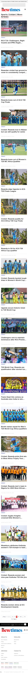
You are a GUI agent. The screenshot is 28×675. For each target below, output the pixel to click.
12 (12, 619)
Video (2, 666)
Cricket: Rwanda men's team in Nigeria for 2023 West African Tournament (13, 487)
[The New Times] (10, 11)
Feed (2, 647)
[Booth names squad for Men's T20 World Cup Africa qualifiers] (14, 414)
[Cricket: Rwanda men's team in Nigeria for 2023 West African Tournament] (14, 474)
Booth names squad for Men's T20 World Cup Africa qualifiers (14, 428)
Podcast (20, 666)
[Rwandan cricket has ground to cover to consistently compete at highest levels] (14, 58)
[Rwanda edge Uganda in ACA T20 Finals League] (14, 177)
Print (15, 641)
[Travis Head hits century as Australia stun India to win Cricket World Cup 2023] (14, 385)
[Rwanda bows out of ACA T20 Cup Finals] (14, 88)
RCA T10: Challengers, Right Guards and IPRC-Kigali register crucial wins (12, 42)
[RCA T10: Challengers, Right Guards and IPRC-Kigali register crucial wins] (14, 28)
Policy (2, 641)
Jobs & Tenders (8, 666)
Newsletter (16, 639)
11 (24, 616)
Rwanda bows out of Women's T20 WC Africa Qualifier (13, 160)
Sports (11, 662)
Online (2, 653)
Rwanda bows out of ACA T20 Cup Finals (13, 101)
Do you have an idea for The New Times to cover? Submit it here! (14, 1)
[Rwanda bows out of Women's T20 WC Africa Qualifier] (14, 147)
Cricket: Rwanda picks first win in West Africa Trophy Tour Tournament (14, 457)
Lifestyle (16, 662)
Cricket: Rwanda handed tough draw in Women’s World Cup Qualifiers (14, 279)
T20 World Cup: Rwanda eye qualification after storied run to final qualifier (13, 368)
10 (20, 616)
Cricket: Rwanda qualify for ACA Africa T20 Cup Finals (12, 220)
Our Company (4, 639)
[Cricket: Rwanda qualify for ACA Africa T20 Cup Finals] (14, 207)
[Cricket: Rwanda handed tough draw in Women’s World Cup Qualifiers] (14, 266)
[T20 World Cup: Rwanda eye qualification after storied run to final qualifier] (14, 355)
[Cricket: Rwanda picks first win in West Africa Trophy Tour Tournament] (14, 444)
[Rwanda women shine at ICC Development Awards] (14, 593)
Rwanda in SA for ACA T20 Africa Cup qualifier (12, 250)
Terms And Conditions (6, 643)
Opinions (16, 653)
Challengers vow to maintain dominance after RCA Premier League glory (13, 339)
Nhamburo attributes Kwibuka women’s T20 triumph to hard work (13, 547)
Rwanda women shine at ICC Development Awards (13, 606)
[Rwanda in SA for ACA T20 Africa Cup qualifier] (14, 236)
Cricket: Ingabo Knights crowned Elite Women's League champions (11, 517)
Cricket (3, 37)
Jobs (15, 643)
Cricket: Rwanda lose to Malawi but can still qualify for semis (14, 131)
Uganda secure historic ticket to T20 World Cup (13, 309)
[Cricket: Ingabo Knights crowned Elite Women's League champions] (14, 504)
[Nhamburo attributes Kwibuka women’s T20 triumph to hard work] (14, 533)
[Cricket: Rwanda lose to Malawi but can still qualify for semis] (14, 118)
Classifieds (3, 659)
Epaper (15, 666)
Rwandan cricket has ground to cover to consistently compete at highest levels (14, 71)
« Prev (4, 616)
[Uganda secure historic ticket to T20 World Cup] (14, 296)
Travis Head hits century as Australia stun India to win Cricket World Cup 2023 (12, 398)
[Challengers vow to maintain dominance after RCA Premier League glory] (14, 325)
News (2, 662)
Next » (15, 619)
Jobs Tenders (4, 657)
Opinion (6, 662)
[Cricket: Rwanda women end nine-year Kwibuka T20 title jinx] (14, 563)
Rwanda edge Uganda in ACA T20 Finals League (13, 190)
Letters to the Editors (19, 655)
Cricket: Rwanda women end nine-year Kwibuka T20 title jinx (14, 576)
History (2, 645)
